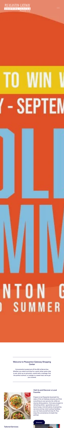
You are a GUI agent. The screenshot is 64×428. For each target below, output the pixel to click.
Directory (39, 422)
